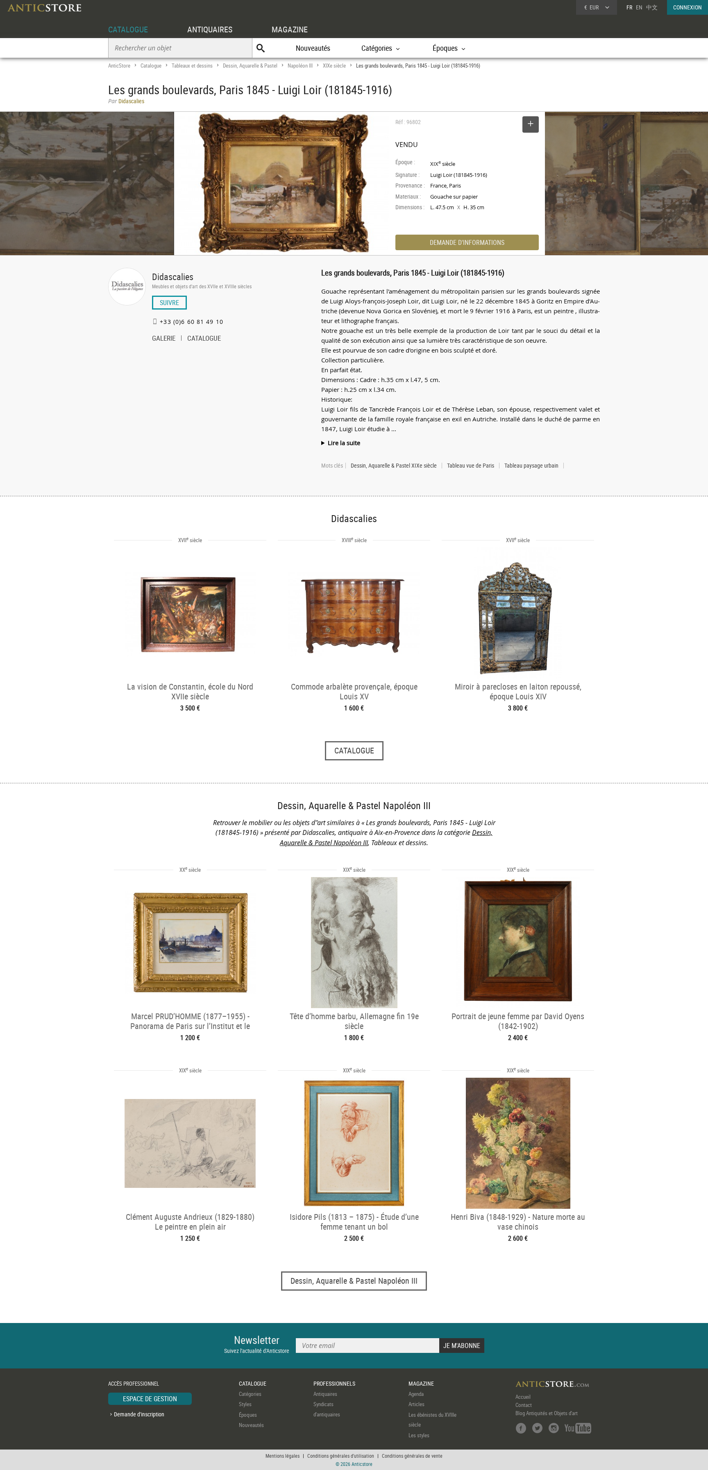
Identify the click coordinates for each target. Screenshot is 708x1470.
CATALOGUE (128, 29)
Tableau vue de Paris (470, 465)
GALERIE (163, 339)
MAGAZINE (290, 29)
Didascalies (172, 277)
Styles (245, 1404)
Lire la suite (344, 443)
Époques (248, 1414)
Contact (523, 1405)
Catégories (250, 1394)
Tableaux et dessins (192, 65)
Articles (416, 1404)
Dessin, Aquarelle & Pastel (250, 65)
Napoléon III (300, 65)
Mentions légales (283, 1455)
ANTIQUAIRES (209, 29)
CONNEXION (687, 7)
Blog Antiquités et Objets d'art (546, 1413)
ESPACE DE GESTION (150, 1398)
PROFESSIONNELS (334, 1383)
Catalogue (151, 65)
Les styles (418, 1435)
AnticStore (119, 65)
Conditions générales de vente (412, 1455)
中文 (652, 7)
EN (639, 7)
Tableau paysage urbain (531, 465)
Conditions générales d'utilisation (340, 1455)
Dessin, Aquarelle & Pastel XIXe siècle (394, 465)
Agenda (416, 1394)
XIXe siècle (334, 65)
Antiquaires (325, 1394)
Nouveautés (313, 48)
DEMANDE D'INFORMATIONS (467, 242)
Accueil (523, 1396)
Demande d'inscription (139, 1414)
